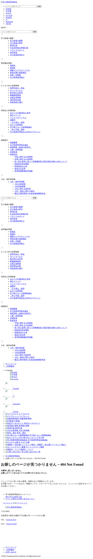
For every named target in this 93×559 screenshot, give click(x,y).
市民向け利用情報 (8, 110)
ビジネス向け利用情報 (10, 86)
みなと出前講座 (16, 125)
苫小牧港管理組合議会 (19, 145)
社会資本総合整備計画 (19, 48)
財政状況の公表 (21, 166)
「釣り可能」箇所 (17, 129)
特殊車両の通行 (16, 102)
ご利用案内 (10, 366)
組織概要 (13, 142)
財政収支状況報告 (22, 164)
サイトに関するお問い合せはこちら (19, 499)
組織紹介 (4, 140)
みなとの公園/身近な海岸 (20, 113)
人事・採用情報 (16, 150)
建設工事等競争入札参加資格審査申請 (30, 193)
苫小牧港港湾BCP (17, 55)
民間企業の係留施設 (18, 73)
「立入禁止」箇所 (17, 122)
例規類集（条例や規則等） (21, 147)
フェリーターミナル (18, 118)
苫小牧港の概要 (7, 38)
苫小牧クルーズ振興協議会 (21, 127)
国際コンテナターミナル (20, 70)
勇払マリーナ (15, 115)
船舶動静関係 (15, 95)
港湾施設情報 (6, 63)
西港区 (12, 65)
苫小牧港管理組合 (12, 456)
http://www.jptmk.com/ (13, 497)
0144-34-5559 (11, 524)
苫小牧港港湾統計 (17, 77)
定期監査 (13, 152)
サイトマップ (10, 364)
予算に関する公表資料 (24, 157)
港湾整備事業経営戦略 (24, 171)
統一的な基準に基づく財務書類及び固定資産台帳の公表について (41, 161)
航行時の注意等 (16, 93)
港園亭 (12, 120)
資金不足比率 (20, 169)
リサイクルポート (17, 50)
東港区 (12, 68)
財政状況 (13, 154)
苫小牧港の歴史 (16, 43)
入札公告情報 (20, 184)
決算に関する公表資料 (24, 159)
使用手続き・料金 (17, 88)
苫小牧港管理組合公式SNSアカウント (25, 132)
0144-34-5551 (11, 520)
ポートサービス (16, 90)
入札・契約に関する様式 (24, 191)
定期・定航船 (15, 75)
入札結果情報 (20, 186)
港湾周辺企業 (15, 100)
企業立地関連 (15, 97)
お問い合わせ (10, 552)
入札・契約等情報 (8, 179)
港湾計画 (13, 45)
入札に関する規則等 (23, 189)
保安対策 (13, 52)
